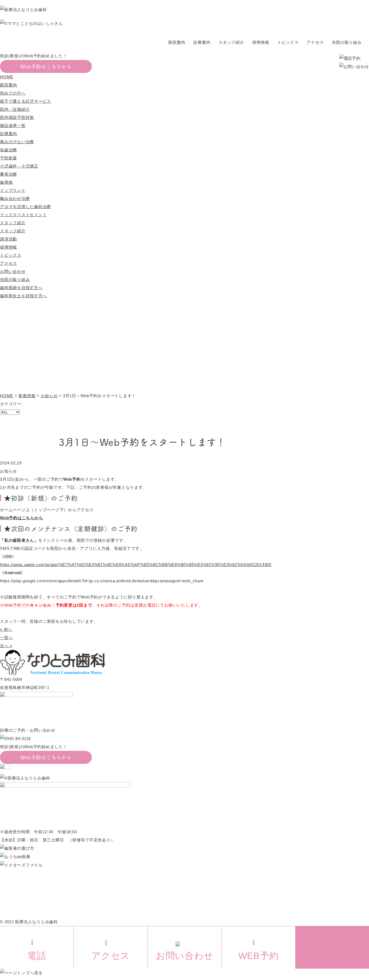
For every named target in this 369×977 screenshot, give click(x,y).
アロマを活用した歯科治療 (25, 206)
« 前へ (6, 629)
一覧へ (6, 637)
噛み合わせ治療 (15, 198)
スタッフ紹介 (231, 42)
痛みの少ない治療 (17, 141)
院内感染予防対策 (17, 117)
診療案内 (201, 42)
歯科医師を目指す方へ (21, 287)
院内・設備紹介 (15, 109)
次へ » (6, 645)
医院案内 (176, 42)
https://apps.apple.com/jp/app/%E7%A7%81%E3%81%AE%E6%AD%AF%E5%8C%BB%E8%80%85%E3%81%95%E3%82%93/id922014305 (135, 564)
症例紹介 (164, 897)
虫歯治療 (8, 150)
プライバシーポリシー (237, 889)
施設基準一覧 (13, 125)
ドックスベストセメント (23, 214)
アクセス (315, 42)
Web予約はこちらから (45, 66)
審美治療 (8, 174)
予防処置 (8, 158)
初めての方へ (13, 93)
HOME (6, 77)
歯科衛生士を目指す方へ (23, 295)
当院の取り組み (346, 42)
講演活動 (8, 239)
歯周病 (6, 182)
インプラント (13, 190)
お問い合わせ (13, 271)
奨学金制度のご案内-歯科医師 (244, 897)
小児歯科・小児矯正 (19, 166)
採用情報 (260, 42)
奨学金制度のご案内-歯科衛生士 (246, 905)
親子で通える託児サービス (25, 101)
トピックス (288, 42)
